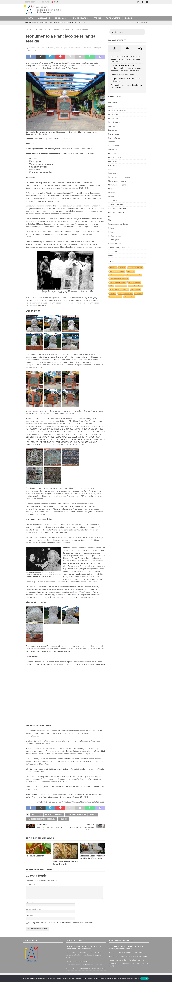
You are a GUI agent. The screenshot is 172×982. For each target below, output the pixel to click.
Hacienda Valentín (35, 856)
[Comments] (140, 48)
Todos (128, 18)
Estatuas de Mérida (53, 814)
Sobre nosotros (31, 2)
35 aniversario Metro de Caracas (119, 278)
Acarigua (112, 293)
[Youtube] (147, 2)
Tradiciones (112, 251)
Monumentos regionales (118, 185)
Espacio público (69, 48)
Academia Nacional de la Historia (119, 289)
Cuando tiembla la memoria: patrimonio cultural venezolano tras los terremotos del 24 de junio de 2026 (126, 68)
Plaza (29, 50)
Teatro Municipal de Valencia (132, 952)
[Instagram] (138, 2)
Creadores (112, 142)
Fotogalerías (113, 18)
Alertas (29, 18)
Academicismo (136, 289)
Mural (110, 189)
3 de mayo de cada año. (135, 267)
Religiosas (112, 232)
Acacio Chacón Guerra (136, 285)
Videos (97, 18)
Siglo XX (63, 819)
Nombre (29, 902)
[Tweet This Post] (40, 57)
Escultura (58, 48)
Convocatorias (114, 138)
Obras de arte (80, 48)
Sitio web (29, 916)
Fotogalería (112, 165)
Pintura (111, 216)
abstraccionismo (121, 285)
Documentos (113, 146)
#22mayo (112, 267)
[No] (169, 978)
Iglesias (111, 169)
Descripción (35, 161)
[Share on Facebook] (31, 57)
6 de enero (131, 271)
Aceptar (145, 978)
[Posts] (114, 48)
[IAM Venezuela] (43, 14)
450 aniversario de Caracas (117, 282)
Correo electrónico (33, 909)
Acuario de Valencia (115, 296)
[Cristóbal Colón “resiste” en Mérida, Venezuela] (92, 848)
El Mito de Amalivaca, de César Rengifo (65, 863)
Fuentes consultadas (40, 172)
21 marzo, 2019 (34, 48)
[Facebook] (143, 2)
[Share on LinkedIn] (50, 57)
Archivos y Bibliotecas (117, 110)
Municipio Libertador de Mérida (41, 819)
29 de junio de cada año (133, 275)
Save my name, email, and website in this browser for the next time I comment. (60, 923)
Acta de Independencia (125, 293)
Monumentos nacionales (118, 181)
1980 (111, 285)
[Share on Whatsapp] (90, 57)
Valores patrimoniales (41, 164)
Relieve (111, 228)
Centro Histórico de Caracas (122, 75)
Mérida (93, 814)
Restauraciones (114, 236)
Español (56, 2)
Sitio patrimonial (114, 244)
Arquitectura (113, 118)
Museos (111, 193)
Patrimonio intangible (117, 208)
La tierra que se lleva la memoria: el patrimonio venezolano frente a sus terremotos (125, 59)
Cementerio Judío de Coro (134, 960)
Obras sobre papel (115, 204)
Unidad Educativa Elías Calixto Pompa (133, 956)
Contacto (45, 2)
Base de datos (80, 18)
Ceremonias (113, 126)
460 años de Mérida (134, 282)
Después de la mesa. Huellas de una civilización (84, 965)
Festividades (113, 161)
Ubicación (34, 169)
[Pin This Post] (60, 57)
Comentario (30, 884)
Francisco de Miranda (76, 814)
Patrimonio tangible (94, 48)
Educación (60, 18)
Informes (112, 173)
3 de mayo (122, 267)
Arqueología (113, 114)
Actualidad (44, 18)
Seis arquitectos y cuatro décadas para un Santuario (86, 968)
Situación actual (38, 167)
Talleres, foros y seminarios (119, 248)
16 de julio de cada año (116, 275)
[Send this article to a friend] (70, 57)
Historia (33, 158)
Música (111, 197)
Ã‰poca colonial (129, 296)
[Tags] (127, 48)
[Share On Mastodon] (100, 57)
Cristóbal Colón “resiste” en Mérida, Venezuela (92, 857)
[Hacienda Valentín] (38, 848)
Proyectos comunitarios (118, 224)
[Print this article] (80, 57)
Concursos (112, 130)
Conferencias (113, 134)
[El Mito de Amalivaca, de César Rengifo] (65, 851)
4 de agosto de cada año (117, 271)
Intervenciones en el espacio (120, 177)
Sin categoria (113, 240)
